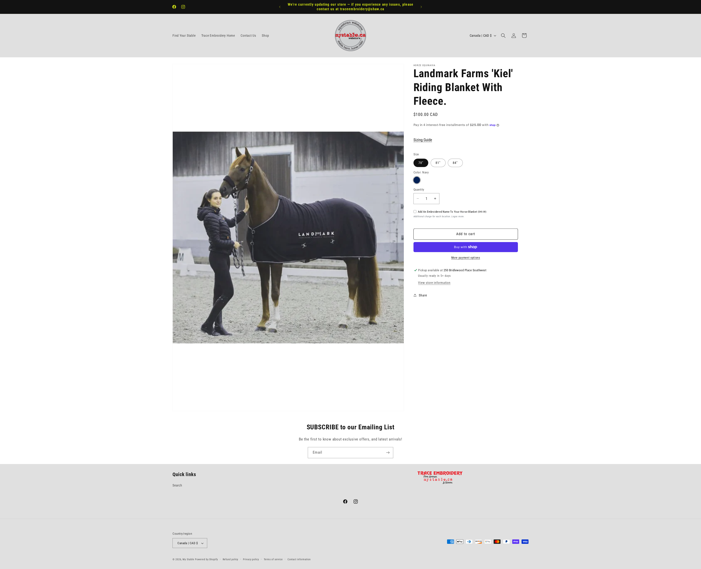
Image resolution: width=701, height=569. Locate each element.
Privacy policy (251, 559)
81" (438, 162)
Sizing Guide (422, 140)
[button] (503, 35)
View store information (434, 282)
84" (455, 162)
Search (177, 485)
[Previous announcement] (280, 6)
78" (421, 162)
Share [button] (423, 295)
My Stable (188, 559)
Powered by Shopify (206, 559)
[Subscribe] (388, 452)
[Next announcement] (421, 6)
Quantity (418, 189)
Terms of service (273, 559)
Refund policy (230, 559)
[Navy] (416, 180)
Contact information (299, 559)
